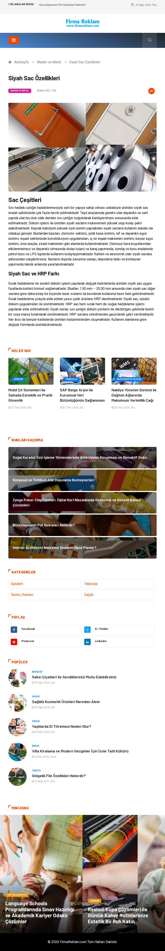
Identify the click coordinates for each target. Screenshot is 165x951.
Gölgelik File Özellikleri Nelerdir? (59, 775)
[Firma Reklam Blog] (82, 23)
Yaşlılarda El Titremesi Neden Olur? (61, 726)
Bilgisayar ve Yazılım (129, 379)
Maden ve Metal (49, 62)
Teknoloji (71, 379)
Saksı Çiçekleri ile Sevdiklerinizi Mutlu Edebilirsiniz (74, 677)
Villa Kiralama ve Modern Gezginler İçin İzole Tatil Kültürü (80, 751)
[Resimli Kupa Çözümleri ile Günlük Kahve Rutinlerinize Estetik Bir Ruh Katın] (123, 874)
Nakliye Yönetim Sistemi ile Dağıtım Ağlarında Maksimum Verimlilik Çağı (134, 395)
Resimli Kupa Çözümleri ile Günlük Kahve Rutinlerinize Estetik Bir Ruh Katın (118, 915)
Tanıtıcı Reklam (22, 595)
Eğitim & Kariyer (17, 895)
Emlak (35, 746)
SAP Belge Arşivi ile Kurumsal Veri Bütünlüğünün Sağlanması (82, 395)
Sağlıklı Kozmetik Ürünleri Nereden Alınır (66, 701)
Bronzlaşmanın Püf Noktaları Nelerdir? (62, 4)
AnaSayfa (21, 62)
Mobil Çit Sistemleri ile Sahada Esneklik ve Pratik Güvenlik (30, 395)
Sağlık (88, 595)
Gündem (18, 379)
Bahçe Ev (37, 672)
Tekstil (36, 770)
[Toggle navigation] (13, 40)
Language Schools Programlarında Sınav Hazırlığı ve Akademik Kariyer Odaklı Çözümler (39, 912)
